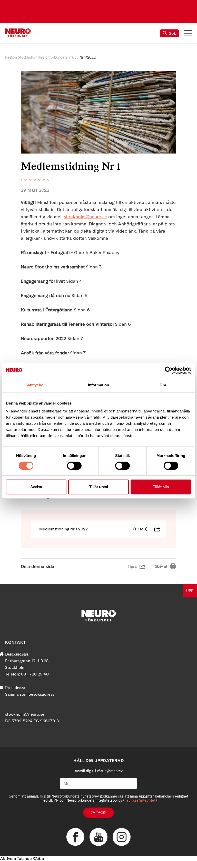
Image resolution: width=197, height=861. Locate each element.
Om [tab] (163, 385)
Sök (172, 33)
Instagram (122, 837)
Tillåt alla (161, 487)
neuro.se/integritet (139, 800)
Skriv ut (161, 566)
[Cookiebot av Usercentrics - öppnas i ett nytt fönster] (168, 370)
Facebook (75, 837)
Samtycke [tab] (34, 385)
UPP (189, 591)
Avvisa (36, 487)
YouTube (98, 837)
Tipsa (132, 566)
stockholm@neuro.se (85, 216)
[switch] (74, 466)
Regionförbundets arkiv (57, 57)
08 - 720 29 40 (35, 674)
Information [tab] (98, 385)
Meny (188, 33)
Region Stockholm (20, 57)
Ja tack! (98, 813)
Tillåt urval (98, 487)
